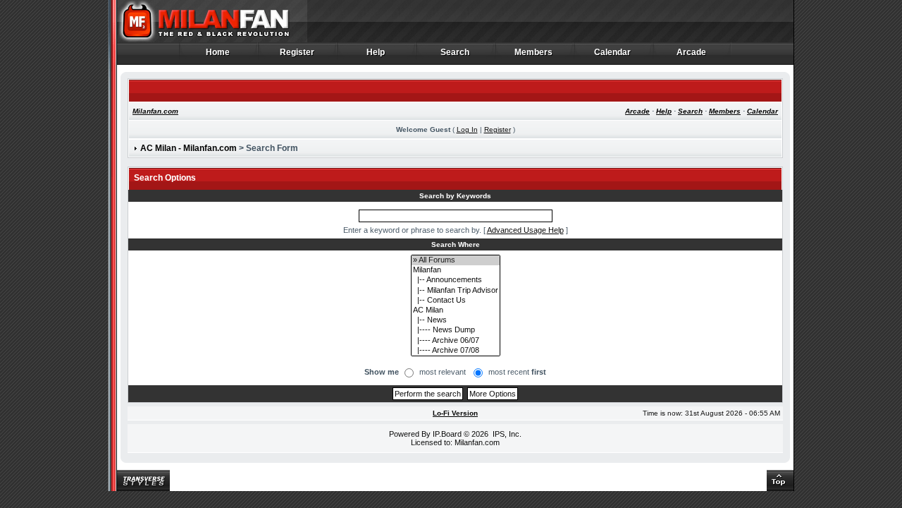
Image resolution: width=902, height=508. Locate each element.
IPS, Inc (506, 434)
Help (375, 52)
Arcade (691, 52)
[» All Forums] (456, 260)
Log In (467, 129)
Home (218, 52)
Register (297, 52)
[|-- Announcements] (456, 280)
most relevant (442, 372)
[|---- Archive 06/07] (456, 341)
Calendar (612, 52)
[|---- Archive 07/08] (456, 351)
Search (455, 52)
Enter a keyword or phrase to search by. (412, 230)
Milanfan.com (155, 111)
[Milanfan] (456, 270)
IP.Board (447, 434)
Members (533, 52)
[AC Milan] (456, 310)
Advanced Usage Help (525, 230)
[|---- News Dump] (456, 330)
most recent (517, 372)
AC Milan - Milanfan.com (188, 148)
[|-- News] (456, 320)
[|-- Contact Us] (456, 301)
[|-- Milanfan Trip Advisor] (456, 291)
